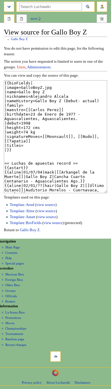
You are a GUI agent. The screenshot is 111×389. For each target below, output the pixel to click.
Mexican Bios (14, 274)
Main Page (12, 247)
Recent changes (15, 345)
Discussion (22, 19)
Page (9, 19)
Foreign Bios (14, 279)
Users (21, 67)
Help (8, 258)
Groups (10, 290)
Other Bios (12, 285)
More (34, 18)
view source (45, 205)
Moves (10, 323)
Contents (11, 252)
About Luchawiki (58, 382)
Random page (14, 339)
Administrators (39, 67)
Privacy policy (32, 382)
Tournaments (14, 334)
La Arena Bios (15, 312)
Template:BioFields (25, 223)
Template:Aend (22, 205)
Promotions (13, 317)
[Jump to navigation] (9, 6)
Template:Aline (22, 211)
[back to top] (55, 356)
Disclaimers (82, 382)
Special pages (14, 263)
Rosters (10, 301)
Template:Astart (22, 217)
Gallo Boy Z (19, 39)
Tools (102, 19)
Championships (15, 328)
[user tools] (102, 6)
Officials (11, 296)
